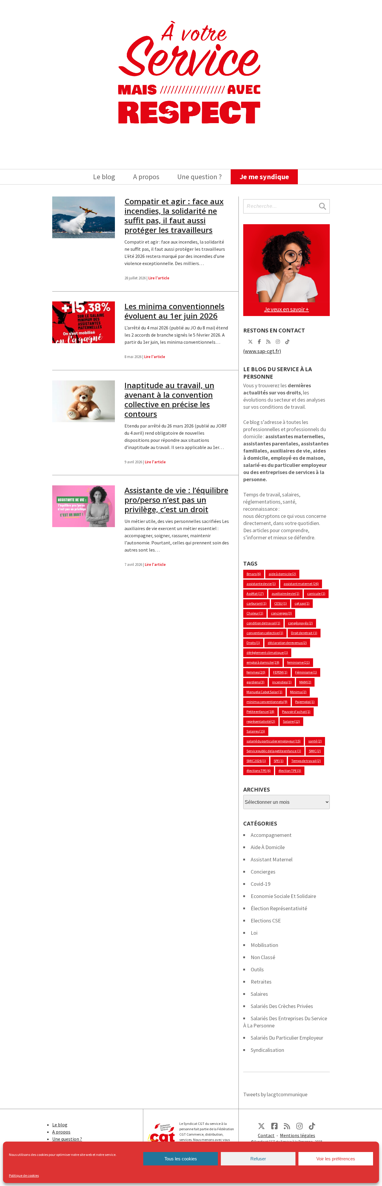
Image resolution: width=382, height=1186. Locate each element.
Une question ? (199, 176)
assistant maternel (301, 583)
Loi (254, 932)
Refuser (258, 1158)
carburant (257, 603)
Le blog (104, 176)
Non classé (263, 957)
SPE (279, 760)
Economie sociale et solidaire (283, 896)
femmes (256, 672)
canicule (316, 593)
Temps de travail (306, 760)
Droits (253, 642)
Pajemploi (305, 701)
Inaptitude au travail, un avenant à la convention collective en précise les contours (169, 399)
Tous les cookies (180, 1158)
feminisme (298, 662)
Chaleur (255, 613)
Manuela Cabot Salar (264, 692)
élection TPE (289, 770)
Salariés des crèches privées (282, 1006)
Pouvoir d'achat (296, 711)
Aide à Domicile (268, 847)
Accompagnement (271, 835)
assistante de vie (261, 583)
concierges (281, 613)
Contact (266, 1135)
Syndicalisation (267, 1049)
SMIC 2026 (256, 760)
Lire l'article (158, 277)
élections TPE (259, 770)
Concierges (263, 871)
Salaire (291, 721)
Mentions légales (297, 1135)
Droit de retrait (304, 633)
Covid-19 (260, 883)
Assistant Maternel (271, 859)
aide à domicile (282, 574)
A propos (146, 176)
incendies (282, 682)
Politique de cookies (24, 1175)
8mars (254, 574)
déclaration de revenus (287, 642)
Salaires (256, 731)
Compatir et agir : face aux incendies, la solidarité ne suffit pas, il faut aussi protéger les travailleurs (174, 215)
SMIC (315, 751)
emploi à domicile (263, 662)
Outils (257, 969)
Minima (298, 692)
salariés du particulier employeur (287, 1037)
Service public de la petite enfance (274, 751)
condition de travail (263, 623)
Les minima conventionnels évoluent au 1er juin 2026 (174, 311)
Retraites (261, 981)
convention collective (265, 633)
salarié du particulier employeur (274, 741)
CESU (280, 603)
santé (314, 741)
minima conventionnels (267, 701)
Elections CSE (266, 920)
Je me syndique (264, 176)
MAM (305, 682)
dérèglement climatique (267, 652)
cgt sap (302, 603)
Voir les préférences (335, 1158)
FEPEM (280, 672)
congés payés (300, 623)
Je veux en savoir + (286, 309)
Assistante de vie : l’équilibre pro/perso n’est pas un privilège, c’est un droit (176, 500)
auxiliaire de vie (285, 593)
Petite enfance (260, 711)
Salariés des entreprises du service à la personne (285, 1022)
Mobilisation (264, 945)
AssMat (255, 593)
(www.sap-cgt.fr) (262, 351)
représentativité (261, 721)
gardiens (255, 682)
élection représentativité (279, 908)
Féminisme (306, 672)
